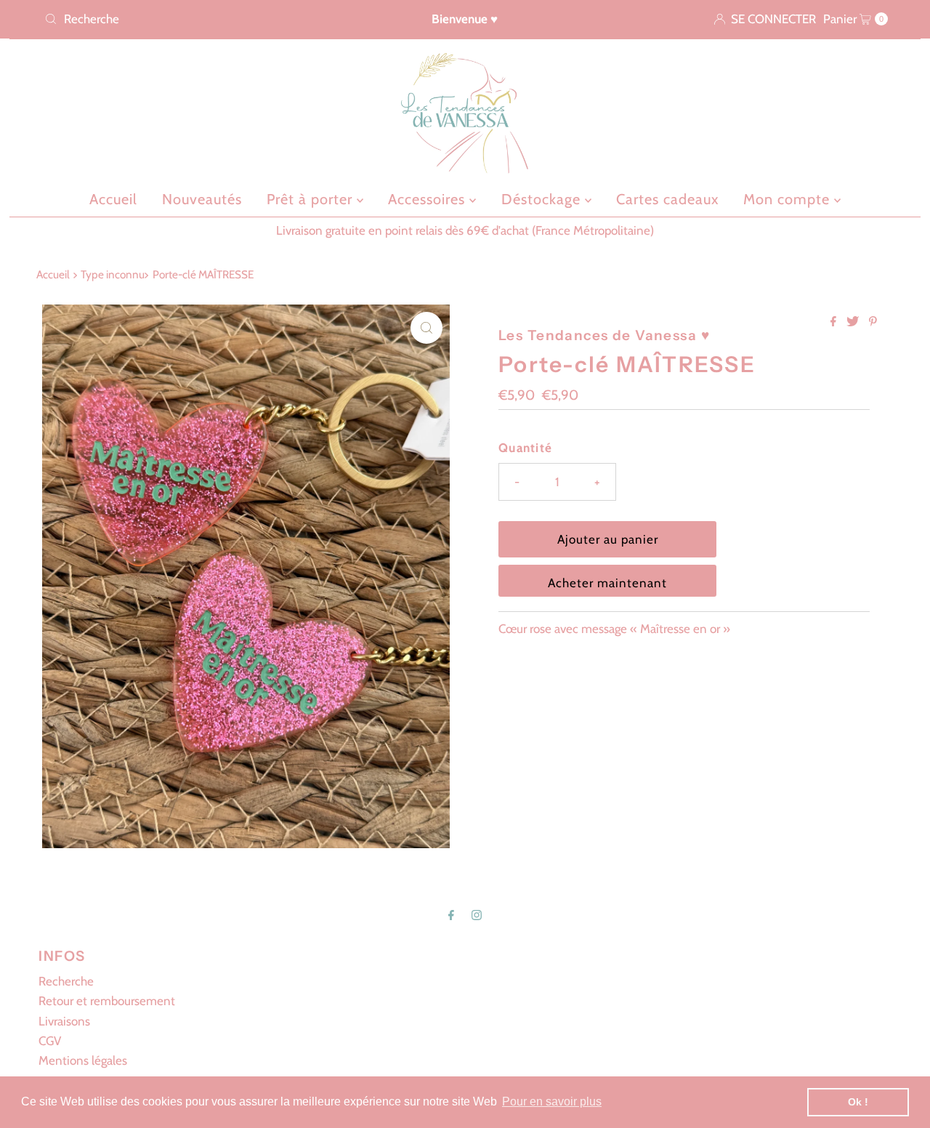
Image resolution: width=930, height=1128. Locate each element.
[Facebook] (451, 914)
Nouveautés (202, 199)
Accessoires (428, 199)
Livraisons (64, 1021)
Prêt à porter (312, 199)
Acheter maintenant (607, 583)
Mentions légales (83, 1060)
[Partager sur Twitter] (854, 322)
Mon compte (788, 199)
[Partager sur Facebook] (834, 322)
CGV (50, 1041)
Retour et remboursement (107, 1001)
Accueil (113, 199)
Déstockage (543, 199)
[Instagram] (477, 914)
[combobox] (177, 18)
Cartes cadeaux (667, 199)
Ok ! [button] (858, 1102)
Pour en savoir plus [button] (552, 1101)
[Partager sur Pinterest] (873, 322)
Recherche (66, 981)
